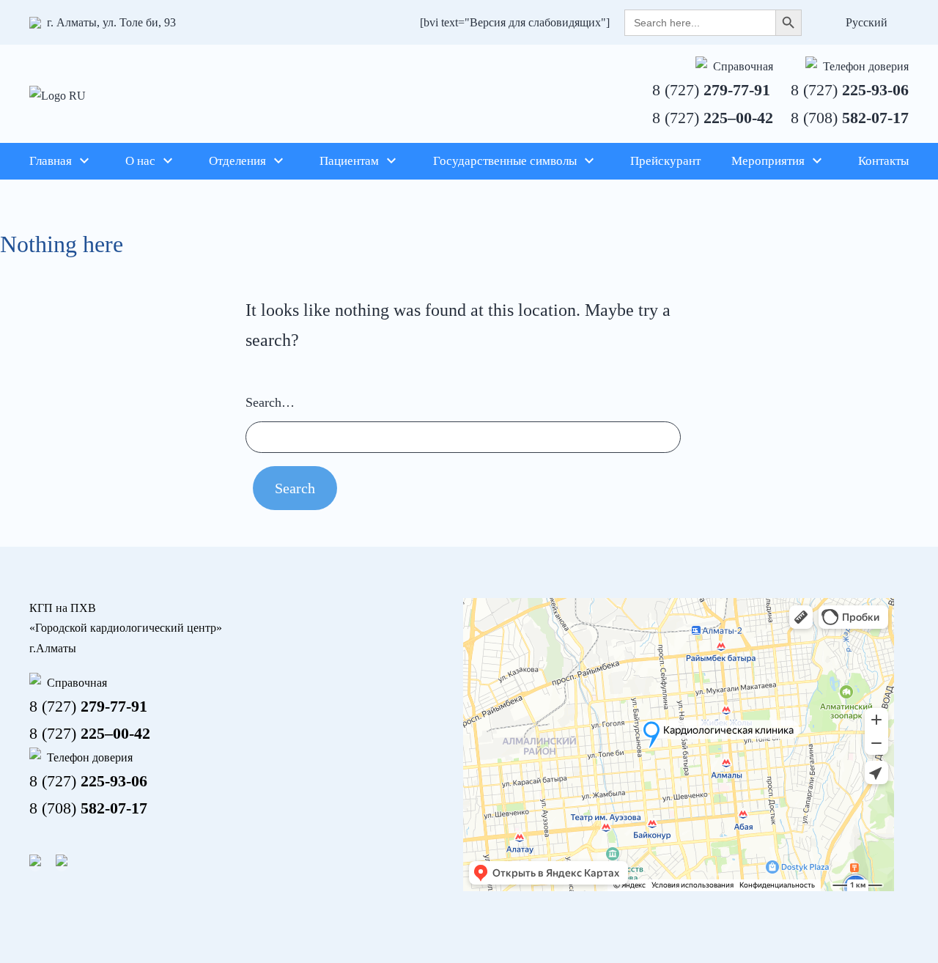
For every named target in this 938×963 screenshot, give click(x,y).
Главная (50, 161)
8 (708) (850, 117)
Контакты (883, 161)
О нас (140, 161)
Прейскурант (665, 161)
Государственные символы (505, 161)
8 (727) (711, 90)
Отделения (237, 161)
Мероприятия (768, 161)
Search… (270, 402)
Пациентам (349, 161)
